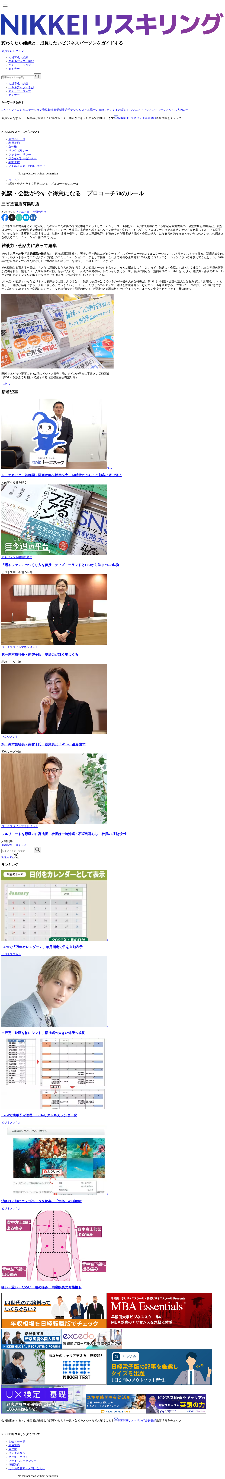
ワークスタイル (167, 109)
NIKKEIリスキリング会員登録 (137, 118)
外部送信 (14, 162)
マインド (11, 109)
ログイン (18, 50)
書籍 (101, 109)
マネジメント (149, 109)
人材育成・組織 (18, 57)
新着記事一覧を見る (14, 844)
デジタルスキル (80, 109)
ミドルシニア (132, 109)
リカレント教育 (114, 109)
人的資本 (182, 109)
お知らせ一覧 (16, 139)
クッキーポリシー (19, 154)
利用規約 (14, 142)
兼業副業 (59, 109)
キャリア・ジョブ (19, 64)
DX (3, 109)
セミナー (14, 68)
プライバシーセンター (22, 158)
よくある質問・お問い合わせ (26, 165)
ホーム (12, 180)
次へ (7, 383)
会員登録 (7, 50)
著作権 (12, 146)
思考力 (94, 109)
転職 (50, 109)
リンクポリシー (18, 150)
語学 (67, 109)
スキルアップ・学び (21, 61)
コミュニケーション (29, 109)
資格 (45, 109)
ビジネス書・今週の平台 (30, 211)
